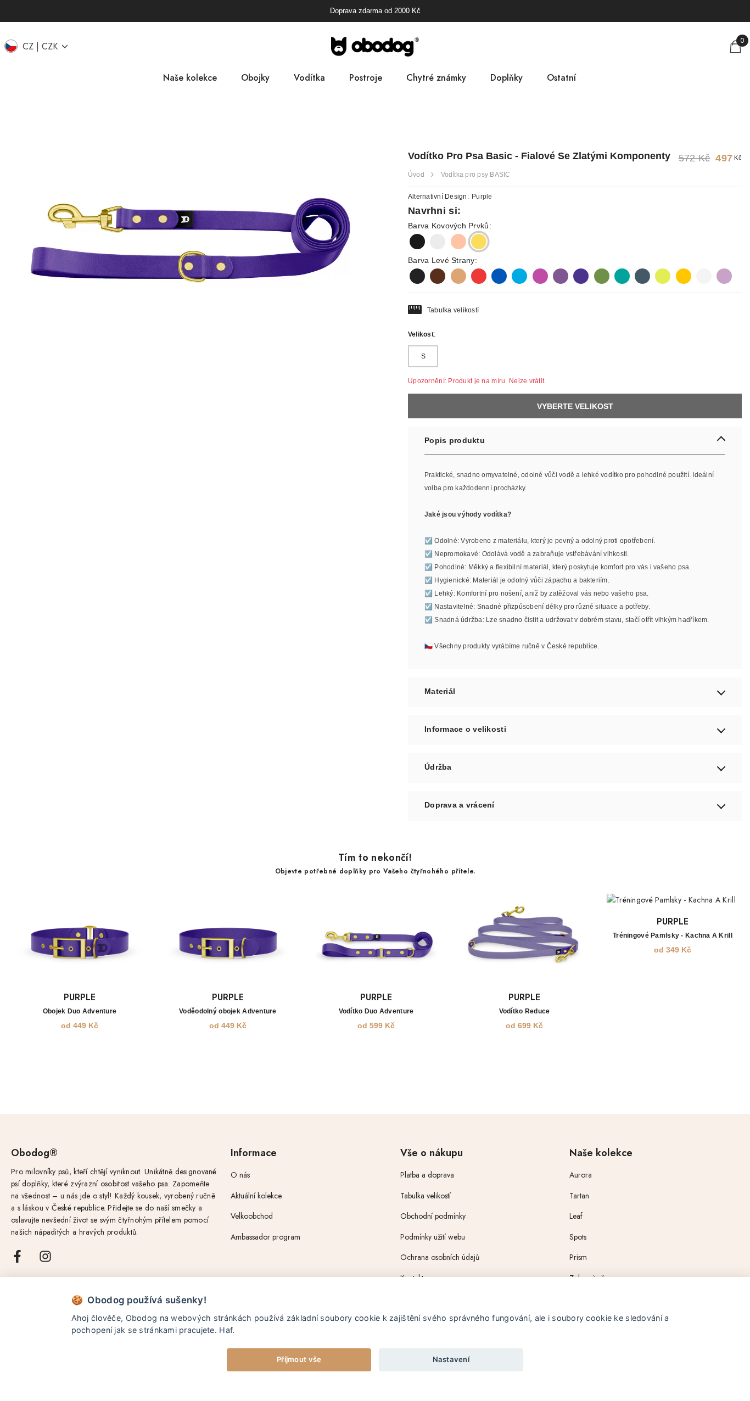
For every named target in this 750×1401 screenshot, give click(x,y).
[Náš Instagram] (45, 1256)
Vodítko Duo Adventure (376, 1011)
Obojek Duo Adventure (80, 1011)
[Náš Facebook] (17, 1256)
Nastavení (451, 1359)
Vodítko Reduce (524, 1011)
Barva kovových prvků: (449, 225)
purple (80, 997)
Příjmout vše (299, 1359)
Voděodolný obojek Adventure (228, 1011)
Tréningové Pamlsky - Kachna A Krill (672, 935)
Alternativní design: (450, 196)
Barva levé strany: (442, 260)
